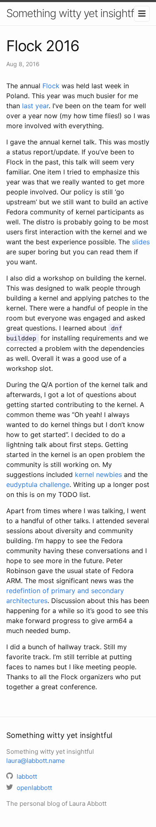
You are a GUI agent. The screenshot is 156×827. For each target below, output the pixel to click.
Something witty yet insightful (74, 13)
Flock (50, 86)
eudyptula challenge (37, 484)
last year (35, 106)
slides (141, 242)
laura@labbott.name (35, 761)
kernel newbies (98, 474)
